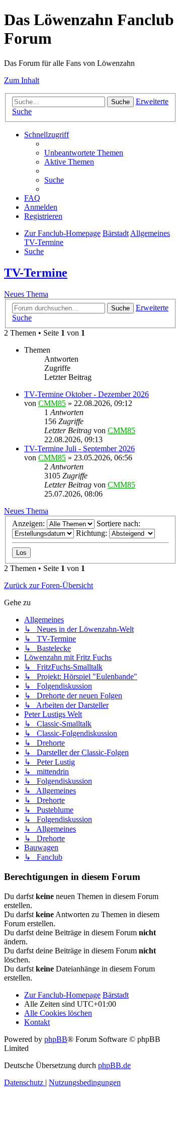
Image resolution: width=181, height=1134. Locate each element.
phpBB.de (114, 1065)
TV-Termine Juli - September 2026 (79, 448)
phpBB (55, 1039)
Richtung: (92, 533)
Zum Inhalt (21, 80)
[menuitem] (83, 152)
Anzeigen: (29, 523)
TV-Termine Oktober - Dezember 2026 (86, 394)
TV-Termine (35, 272)
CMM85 (52, 403)
